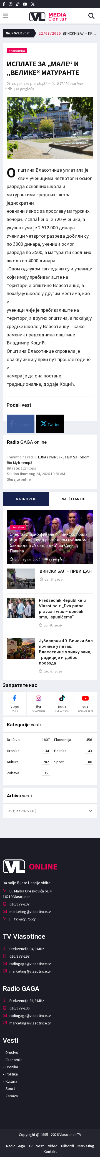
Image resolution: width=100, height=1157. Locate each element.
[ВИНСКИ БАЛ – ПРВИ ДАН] (21, 579)
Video (53, 1145)
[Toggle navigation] (5, 16)
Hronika (28, 750)
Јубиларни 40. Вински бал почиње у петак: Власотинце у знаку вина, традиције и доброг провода (66, 652)
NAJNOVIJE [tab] (26, 498)
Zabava (27, 772)
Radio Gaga (15, 1145)
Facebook (22, 424)
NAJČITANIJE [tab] (73, 498)
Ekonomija (17, 51)
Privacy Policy (25, 919)
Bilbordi (67, 1145)
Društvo (28, 739)
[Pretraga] (93, 16)
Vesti (40, 1145)
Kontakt (50, 1151)
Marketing (86, 1145)
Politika (73, 750)
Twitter (53, 424)
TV (30, 1145)
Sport (73, 761)
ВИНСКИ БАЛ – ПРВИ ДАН (68, 33)
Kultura (28, 761)
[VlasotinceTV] (50, 15)
